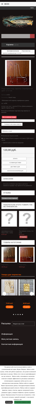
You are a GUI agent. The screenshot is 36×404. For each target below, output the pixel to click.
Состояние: (4, 97)
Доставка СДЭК (15, 166)
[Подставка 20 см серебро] (27, 255)
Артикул (3, 94)
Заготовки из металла (13, 51)
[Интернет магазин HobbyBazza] (18, 20)
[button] (13, 314)
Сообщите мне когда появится (12, 124)
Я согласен (9, 402)
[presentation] (4, 294)
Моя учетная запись (10, 339)
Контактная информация (15, 171)
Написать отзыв (7, 131)
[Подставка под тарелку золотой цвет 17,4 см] (9, 255)
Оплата (15, 158)
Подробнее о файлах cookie (22, 402)
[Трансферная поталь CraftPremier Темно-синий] (9, 219)
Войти (32, 7)
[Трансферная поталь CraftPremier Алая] (27, 219)
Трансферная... (6, 229)
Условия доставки (15, 162)
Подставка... (5, 264)
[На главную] (3, 51)
